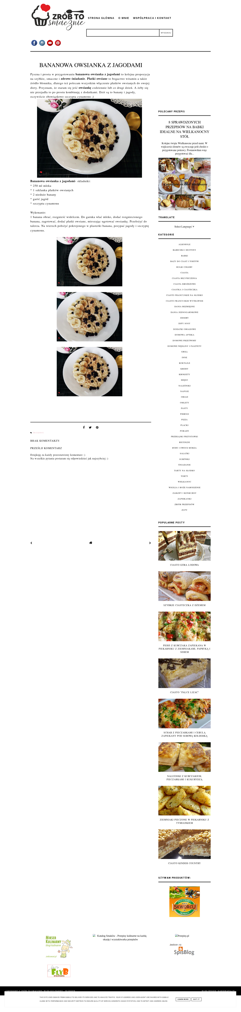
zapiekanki (184, 498)
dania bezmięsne (184, 306)
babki (184, 255)
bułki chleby (184, 267)
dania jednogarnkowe (184, 312)
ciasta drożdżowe (184, 284)
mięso (184, 380)
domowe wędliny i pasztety (185, 346)
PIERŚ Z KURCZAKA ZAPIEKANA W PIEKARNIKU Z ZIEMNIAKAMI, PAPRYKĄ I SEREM (184, 649)
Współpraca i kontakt (152, 18)
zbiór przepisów (184, 504)
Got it (196, 999)
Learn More (183, 999)
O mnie (123, 18)
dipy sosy (185, 323)
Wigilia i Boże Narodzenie (185, 487)
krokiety (184, 374)
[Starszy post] (150, 543)
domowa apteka (184, 334)
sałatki (184, 453)
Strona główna (101, 18)
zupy (185, 510)
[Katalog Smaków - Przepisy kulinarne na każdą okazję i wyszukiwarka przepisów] (120, 939)
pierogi (184, 414)
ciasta (185, 272)
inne (184, 357)
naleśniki (185, 385)
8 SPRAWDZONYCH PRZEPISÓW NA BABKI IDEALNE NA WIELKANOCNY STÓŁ (184, 129)
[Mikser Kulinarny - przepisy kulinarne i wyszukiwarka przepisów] (59, 957)
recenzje (184, 442)
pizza (184, 419)
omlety (184, 402)
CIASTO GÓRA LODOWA (184, 564)
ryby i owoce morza (184, 447)
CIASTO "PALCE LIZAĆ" (184, 692)
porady (184, 430)
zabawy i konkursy (185, 493)
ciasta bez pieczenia (184, 278)
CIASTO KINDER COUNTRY (184, 863)
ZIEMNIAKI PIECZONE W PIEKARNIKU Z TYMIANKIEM (184, 821)
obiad (184, 396)
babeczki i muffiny (184, 250)
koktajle (184, 363)
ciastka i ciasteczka (185, 289)
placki (185, 425)
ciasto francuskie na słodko (184, 295)
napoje (184, 391)
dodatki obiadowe (184, 329)
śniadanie (38, 433)
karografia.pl (226, 991)
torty (184, 476)
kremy (185, 368)
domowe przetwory (184, 340)
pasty (184, 408)
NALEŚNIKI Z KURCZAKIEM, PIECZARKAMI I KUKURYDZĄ (184, 777)
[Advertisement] (184, 82)
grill (184, 351)
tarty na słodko (184, 470)
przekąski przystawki (184, 436)
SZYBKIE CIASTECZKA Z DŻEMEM (184, 605)
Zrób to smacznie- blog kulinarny (42, 991)
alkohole (185, 244)
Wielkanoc (184, 481)
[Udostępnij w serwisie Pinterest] (97, 428)
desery (184, 317)
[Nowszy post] (31, 543)
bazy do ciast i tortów (184, 261)
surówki (184, 459)
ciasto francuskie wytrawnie (184, 300)
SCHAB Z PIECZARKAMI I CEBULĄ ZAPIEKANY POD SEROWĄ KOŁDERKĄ (184, 734)
